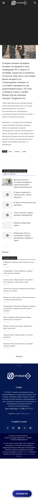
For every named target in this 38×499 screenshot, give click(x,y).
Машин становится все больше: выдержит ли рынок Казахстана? (17, 327)
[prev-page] (3, 245)
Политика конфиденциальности (19, 439)
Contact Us (22, 493)
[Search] (35, 3)
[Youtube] (30, 428)
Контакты (29, 437)
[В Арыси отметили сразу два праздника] (7, 205)
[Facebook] (19, 160)
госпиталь (17, 151)
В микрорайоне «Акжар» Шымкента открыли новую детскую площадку (17, 272)
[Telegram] (9, 160)
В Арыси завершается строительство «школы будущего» (22, 194)
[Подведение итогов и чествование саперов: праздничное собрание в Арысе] (7, 235)
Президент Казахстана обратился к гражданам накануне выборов (18, 345)
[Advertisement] (19, 26)
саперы (24, 151)
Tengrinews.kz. (19, 98)
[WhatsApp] (4, 160)
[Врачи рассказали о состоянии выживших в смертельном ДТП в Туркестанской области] (7, 182)
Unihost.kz (25, 452)
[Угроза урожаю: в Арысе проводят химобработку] (7, 215)
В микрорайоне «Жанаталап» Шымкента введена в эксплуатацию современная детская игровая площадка (19, 308)
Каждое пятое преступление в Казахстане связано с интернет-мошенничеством (19, 298)
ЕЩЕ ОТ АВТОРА (9, 174)
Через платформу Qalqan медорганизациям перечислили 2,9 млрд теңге (17, 318)
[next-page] (6, 245)
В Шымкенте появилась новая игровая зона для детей (18, 263)
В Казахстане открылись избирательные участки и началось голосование (19, 290)
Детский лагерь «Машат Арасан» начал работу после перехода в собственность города (18, 281)
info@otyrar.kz (25, 413)
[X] (24, 160)
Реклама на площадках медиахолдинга (15, 437)
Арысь (10, 151)
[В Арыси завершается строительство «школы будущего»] (7, 194)
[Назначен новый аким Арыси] (7, 225)
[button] (3, 3)
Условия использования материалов (18, 435)
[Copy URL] (28, 160)
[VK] (14, 160)
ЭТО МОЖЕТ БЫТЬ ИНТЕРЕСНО (14, 171)
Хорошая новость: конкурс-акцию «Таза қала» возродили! (18, 336)
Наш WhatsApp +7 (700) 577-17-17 (19, 409)
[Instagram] (13, 428)
